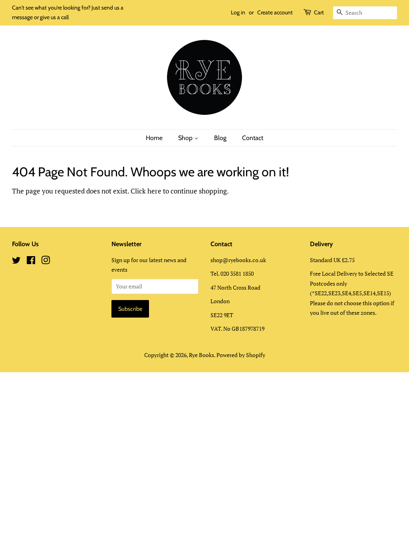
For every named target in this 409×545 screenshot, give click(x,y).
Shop (186, 138)
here (154, 190)
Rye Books (201, 355)
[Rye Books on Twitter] (16, 261)
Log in (238, 12)
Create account (275, 12)
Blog (220, 138)
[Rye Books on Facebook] (31, 261)
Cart (319, 12)
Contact (252, 138)
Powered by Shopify (240, 355)
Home (154, 138)
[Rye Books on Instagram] (45, 261)
